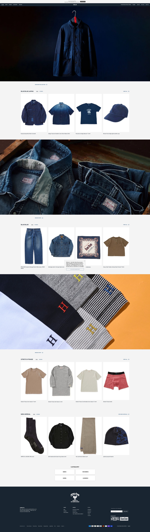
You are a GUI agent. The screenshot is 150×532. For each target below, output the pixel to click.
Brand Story (38, 217)
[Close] (84, 261)
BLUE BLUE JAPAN (76, 509)
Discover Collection (40, 84)
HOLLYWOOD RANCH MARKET (78, 513)
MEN (37, 91)
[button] (126, 4)
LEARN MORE (83, 1)
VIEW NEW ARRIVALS (122, 414)
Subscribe (125, 511)
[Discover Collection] (75, 43)
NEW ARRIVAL (66, 512)
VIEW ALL (125, 91)
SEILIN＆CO (23, 526)
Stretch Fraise (75, 512)
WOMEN (41, 91)
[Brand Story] (75, 177)
